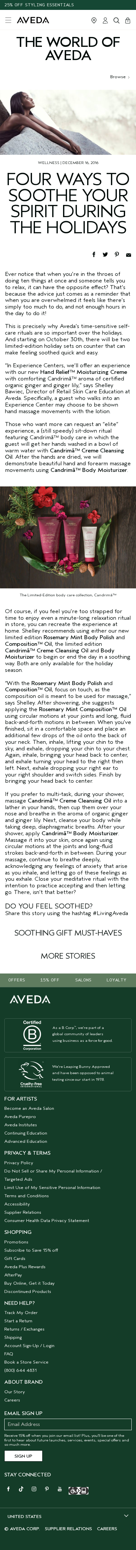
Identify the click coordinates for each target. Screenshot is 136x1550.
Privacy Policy (18, 1163)
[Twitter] (108, 254)
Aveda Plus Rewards (25, 1267)
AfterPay (13, 1275)
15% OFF (49, 980)
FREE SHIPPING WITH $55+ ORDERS (44, 9)
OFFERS (16, 980)
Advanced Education (25, 1141)
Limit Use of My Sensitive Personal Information (52, 1187)
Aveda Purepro (20, 1116)
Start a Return (18, 1321)
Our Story (14, 1392)
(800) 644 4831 (20, 1370)
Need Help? (19, 1303)
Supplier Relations (22, 1212)
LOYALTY (116, 980)
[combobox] (68, 1516)
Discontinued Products (27, 1291)
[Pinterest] (120, 254)
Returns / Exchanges (24, 1329)
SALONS (83, 980)
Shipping (13, 1337)
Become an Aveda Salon (29, 1108)
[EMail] (131, 254)
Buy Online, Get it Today (29, 1283)
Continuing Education (25, 1133)
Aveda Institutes (20, 1125)
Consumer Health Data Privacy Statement (46, 1220)
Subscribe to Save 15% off (31, 1250)
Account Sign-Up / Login (29, 1345)
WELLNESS (48, 162)
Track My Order (21, 1312)
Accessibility (17, 1204)
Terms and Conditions (26, 1196)
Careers (12, 1400)
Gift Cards (14, 1258)
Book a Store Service (26, 1362)
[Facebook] (97, 254)
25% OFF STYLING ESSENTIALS (39, 2)
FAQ (8, 1354)
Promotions (16, 1242)
